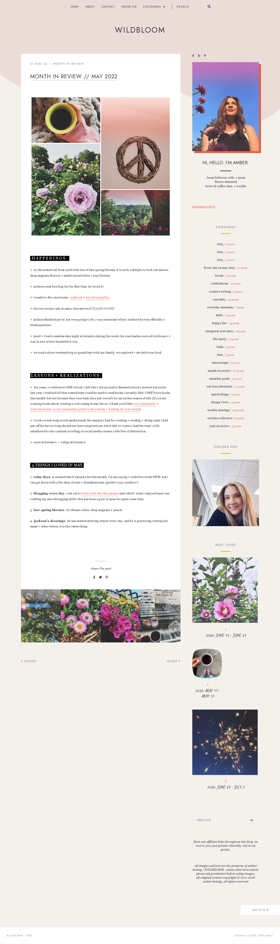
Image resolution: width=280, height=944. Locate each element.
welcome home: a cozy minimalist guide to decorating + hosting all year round (84, 409)
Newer (29, 661)
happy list (225, 323)
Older (172, 661)
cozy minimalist (144, 404)
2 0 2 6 (226, 493)
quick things (225, 394)
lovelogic (265, 935)
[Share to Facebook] (94, 577)
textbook (76, 298)
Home (75, 7)
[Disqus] (100, 729)
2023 (225, 244)
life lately (226, 339)
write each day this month (100, 494)
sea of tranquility (98, 298)
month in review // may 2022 (73, 76)
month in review (68, 64)
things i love (225, 402)
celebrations (226, 284)
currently (226, 300)
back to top (259, 910)
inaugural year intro (225, 331)
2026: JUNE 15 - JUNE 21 (226, 635)
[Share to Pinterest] (107, 577)
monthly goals (225, 379)
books (225, 276)
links (226, 347)
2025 (225, 260)
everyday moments (225, 307)
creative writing (226, 292)
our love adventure (225, 387)
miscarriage (226, 363)
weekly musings (225, 410)
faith (226, 315)
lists (225, 355)
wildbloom (140, 29)
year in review (226, 426)
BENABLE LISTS (203, 207)
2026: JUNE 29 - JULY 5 (225, 787)
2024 (225, 252)
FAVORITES (129, 7)
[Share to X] (100, 577)
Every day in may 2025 (225, 268)
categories (152, 7)
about (90, 7)
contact (108, 7)
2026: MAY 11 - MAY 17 (207, 693)
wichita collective (225, 418)
